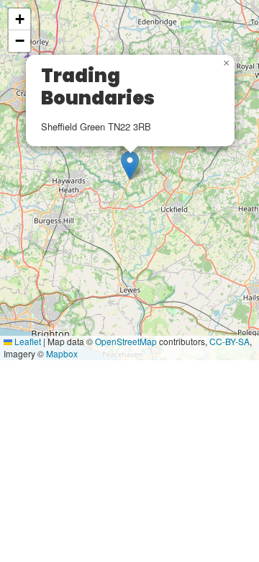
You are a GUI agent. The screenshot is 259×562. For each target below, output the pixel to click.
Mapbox (62, 353)
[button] (130, 165)
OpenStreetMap (126, 341)
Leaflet (26, 341)
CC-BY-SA (229, 341)
